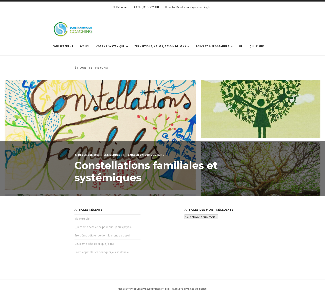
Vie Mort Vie (82, 219)
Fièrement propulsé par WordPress (139, 288)
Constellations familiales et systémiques (146, 171)
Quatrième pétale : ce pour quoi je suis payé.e (103, 227)
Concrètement (62, 46)
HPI (241, 46)
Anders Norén (198, 288)
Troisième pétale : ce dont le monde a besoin (102, 235)
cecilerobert (113, 154)
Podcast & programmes (212, 46)
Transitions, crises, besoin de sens (160, 46)
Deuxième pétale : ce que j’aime (94, 244)
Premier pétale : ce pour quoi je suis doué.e (101, 252)
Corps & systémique (110, 46)
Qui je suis (257, 46)
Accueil (85, 46)
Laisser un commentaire (146, 154)
